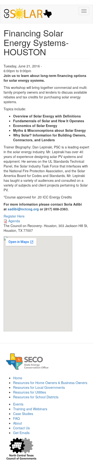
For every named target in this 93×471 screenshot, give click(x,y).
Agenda (14, 220)
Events (18, 404)
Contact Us (21, 427)
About (17, 423)
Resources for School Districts (35, 397)
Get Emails (21, 432)
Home (17, 377)
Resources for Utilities (29, 392)
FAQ (16, 418)
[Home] (28, 14)
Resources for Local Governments (39, 387)
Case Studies (23, 413)
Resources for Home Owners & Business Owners (50, 382)
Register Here (14, 216)
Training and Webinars (30, 408)
